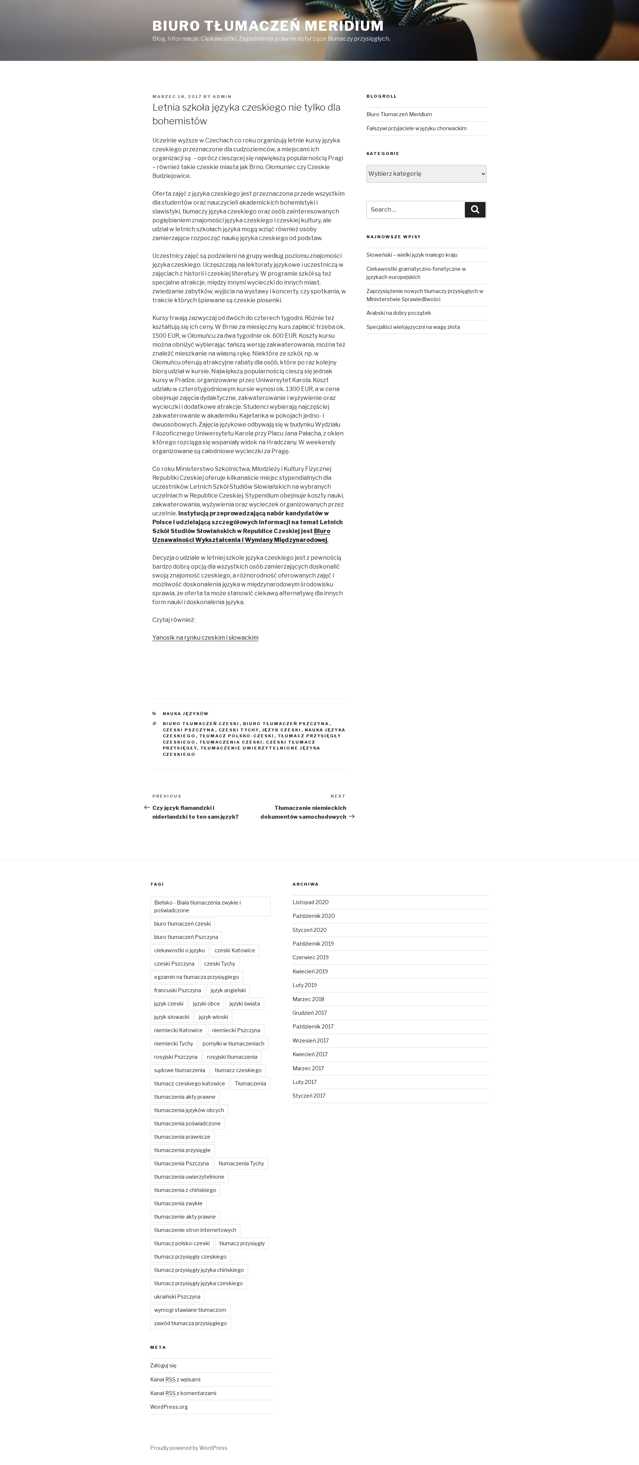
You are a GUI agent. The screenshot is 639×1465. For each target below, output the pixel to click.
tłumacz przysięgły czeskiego (190, 1256)
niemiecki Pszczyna (236, 1030)
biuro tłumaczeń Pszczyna (286, 723)
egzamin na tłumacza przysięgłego (196, 977)
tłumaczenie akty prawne (185, 1216)
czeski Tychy (239, 729)
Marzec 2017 (308, 1068)
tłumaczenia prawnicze (182, 1137)
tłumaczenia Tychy (241, 1163)
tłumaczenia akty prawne (185, 1097)
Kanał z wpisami (175, 1379)
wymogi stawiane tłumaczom (190, 1310)
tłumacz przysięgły (242, 1243)
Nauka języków (186, 713)
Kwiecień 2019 (310, 971)
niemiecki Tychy (173, 1043)
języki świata (245, 1003)
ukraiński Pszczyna (177, 1296)
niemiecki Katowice (178, 1030)
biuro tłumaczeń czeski (201, 723)
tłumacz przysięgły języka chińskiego (199, 1270)
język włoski (213, 1017)
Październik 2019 (313, 943)
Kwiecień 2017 (310, 1054)
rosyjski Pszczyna (175, 1057)
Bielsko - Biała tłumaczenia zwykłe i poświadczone (197, 906)
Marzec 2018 (308, 999)
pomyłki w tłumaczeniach (233, 1043)
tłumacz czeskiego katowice (189, 1083)
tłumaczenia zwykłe (178, 1203)
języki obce (206, 1003)
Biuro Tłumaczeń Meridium (268, 26)
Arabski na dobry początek (398, 313)
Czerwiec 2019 (311, 957)
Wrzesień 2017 (311, 1040)
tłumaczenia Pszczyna (181, 1163)
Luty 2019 (305, 985)
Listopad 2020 (311, 902)
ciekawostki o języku (179, 950)
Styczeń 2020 (310, 930)
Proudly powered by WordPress (188, 1448)
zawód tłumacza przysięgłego (190, 1323)
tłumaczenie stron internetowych (195, 1230)
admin (222, 96)
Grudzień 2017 (310, 1013)
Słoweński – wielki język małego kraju (411, 255)
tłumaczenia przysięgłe (182, 1150)
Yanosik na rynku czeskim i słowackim (205, 637)
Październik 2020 (314, 916)
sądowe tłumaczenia (179, 1070)
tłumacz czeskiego (238, 1070)
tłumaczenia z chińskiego (185, 1190)
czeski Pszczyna (189, 729)
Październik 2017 (313, 1026)
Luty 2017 (305, 1082)
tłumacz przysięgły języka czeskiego (198, 1283)
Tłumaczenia (250, 1083)
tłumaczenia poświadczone (187, 1123)
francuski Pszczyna (177, 990)
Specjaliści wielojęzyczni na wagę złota (413, 327)
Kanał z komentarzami (183, 1393)
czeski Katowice (234, 950)
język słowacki (171, 1017)
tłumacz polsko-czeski (236, 735)
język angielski (228, 990)
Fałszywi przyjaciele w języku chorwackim (416, 128)
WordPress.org (169, 1407)
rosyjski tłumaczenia (232, 1057)
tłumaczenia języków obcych (189, 1110)
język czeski (281, 729)
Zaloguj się (163, 1365)
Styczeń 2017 (309, 1095)
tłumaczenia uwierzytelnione (189, 1176)
